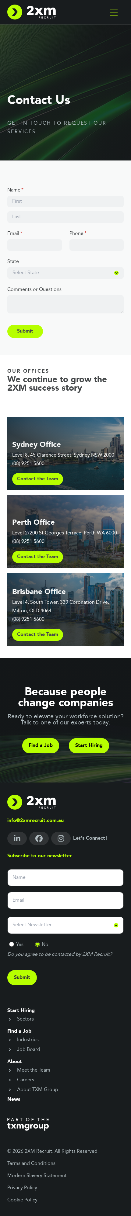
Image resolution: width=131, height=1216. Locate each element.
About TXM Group (37, 1089)
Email (24, 233)
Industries (28, 1040)
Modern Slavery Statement (37, 1175)
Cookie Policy (22, 1200)
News (13, 1099)
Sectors (25, 1019)
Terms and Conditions (31, 1163)
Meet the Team (33, 1070)
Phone (87, 233)
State (13, 261)
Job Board (28, 1049)
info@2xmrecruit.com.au (35, 820)
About (14, 1061)
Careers (25, 1080)
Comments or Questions (34, 289)
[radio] (11, 944)
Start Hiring (89, 745)
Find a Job (41, 745)
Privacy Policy (22, 1188)
